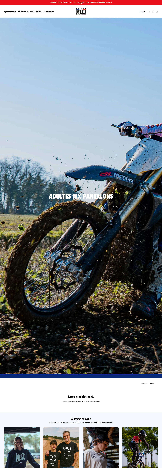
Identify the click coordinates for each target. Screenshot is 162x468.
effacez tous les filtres (93, 401)
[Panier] (157, 12)
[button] (151, 383)
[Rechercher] (149, 12)
